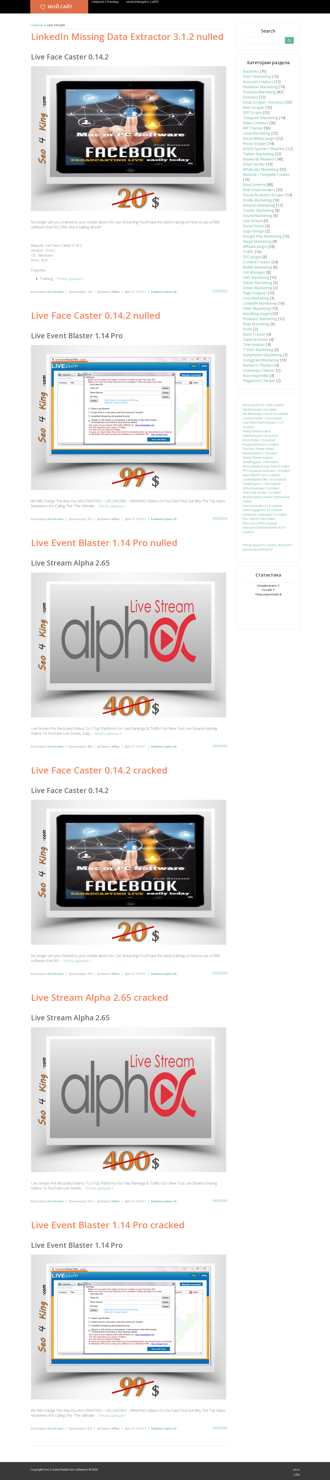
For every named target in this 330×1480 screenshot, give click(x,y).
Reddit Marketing (257, 267)
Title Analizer (254, 344)
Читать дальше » (70, 278)
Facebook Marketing (260, 86)
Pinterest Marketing (260, 318)
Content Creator (257, 262)
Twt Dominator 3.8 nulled (259, 409)
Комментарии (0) (163, 292)
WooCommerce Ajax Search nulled (266, 466)
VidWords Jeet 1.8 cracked (260, 436)
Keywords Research (259, 159)
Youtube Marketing (259, 92)
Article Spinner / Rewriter (264, 148)
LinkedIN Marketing (260, 303)
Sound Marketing (257, 215)
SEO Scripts (252, 112)
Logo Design (253, 231)
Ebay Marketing (256, 323)
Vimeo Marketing (257, 287)
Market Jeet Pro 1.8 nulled (260, 453)
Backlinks (251, 71)
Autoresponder (256, 375)
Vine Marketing (256, 298)
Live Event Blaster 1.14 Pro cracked (108, 1225)
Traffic (248, 251)
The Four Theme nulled (258, 449)
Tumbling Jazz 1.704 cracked (261, 484)
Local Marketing (256, 133)
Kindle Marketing (257, 200)
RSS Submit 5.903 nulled (259, 519)
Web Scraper (253, 107)
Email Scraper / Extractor (263, 102)
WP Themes (253, 128)
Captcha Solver (255, 339)
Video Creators (255, 122)
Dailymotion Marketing (262, 354)
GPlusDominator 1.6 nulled (261, 488)
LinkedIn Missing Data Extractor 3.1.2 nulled (127, 36)
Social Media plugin (259, 138)
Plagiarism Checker (259, 380)
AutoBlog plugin (257, 313)
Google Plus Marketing (262, 236)
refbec (115, 292)
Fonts (247, 329)
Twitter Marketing (258, 153)
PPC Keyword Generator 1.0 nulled (266, 471)
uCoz (296, 1469)
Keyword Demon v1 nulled (260, 444)
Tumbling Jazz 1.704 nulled (260, 462)
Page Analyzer (255, 293)
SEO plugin (252, 256)
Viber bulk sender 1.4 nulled (262, 492)
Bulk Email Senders (259, 189)
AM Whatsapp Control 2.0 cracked (265, 414)
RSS (297, 1475)
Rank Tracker (254, 334)
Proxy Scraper (254, 143)
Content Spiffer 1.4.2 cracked (262, 418)
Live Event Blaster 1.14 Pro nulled (104, 542)
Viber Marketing (257, 308)
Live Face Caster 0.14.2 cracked (99, 770)
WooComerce (254, 184)
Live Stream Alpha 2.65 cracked (99, 997)
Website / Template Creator (266, 174)
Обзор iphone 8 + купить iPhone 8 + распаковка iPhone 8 (267, 547)
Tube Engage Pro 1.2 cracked (262, 510)
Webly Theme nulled (257, 431)
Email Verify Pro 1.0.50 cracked (263, 405)
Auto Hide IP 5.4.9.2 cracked (261, 475)
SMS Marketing (256, 277)
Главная (36, 25)
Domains (250, 97)
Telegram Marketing (260, 117)
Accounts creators (258, 81)
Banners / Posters (258, 365)
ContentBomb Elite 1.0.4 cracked (264, 479)
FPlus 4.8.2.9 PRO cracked (260, 523)
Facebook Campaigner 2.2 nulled (265, 514)
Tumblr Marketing (258, 210)
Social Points (253, 225)
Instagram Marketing (261, 360)
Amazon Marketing (259, 205)
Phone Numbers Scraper (264, 194)
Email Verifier (254, 164)
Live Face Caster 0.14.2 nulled (95, 315)
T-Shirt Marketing (258, 349)
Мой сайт (60, 7)
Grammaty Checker (259, 370)
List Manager (254, 272)
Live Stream (54, 292)
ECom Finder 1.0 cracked (259, 440)
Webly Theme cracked (258, 457)
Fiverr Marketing (257, 76)
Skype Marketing (257, 241)
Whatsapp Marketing (261, 169)
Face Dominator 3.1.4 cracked (262, 506)
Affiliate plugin (255, 246)
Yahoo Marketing (257, 282)
